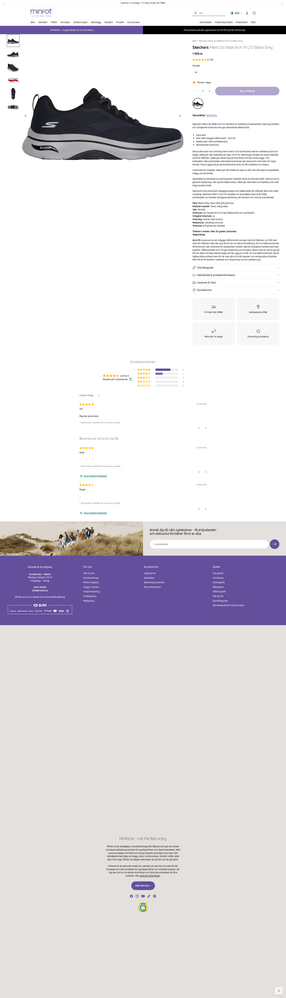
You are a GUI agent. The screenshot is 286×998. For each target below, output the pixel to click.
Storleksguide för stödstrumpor (229, 605)
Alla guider (218, 573)
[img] (86, 404)
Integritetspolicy (91, 591)
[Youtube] (143, 896)
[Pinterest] (155, 896)
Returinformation (152, 586)
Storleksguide (205, 267)
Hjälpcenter (150, 573)
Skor (194, 40)
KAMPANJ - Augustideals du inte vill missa (71, 30)
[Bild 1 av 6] (13, 41)
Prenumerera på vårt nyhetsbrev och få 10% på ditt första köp (214, 30)
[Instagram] (137, 896)
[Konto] (247, 13)
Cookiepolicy (89, 596)
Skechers (211, 115)
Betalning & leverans (154, 582)
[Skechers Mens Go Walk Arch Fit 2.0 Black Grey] (197, 103)
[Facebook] (131, 896)
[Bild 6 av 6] (13, 107)
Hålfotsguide (219, 591)
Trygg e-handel (91, 586)
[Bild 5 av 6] (13, 94)
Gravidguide (219, 582)
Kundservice (204, 290)
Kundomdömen (91, 577)
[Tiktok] (149, 896)
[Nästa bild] (181, 116)
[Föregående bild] (24, 116)
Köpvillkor (149, 577)
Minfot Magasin (91, 582)
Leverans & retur (206, 282)
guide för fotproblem (149, 875)
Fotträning (218, 577)
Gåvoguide (218, 586)
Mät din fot (218, 596)
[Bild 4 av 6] (13, 80)
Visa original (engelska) (95, 476)
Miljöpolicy (89, 600)
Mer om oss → (143, 885)
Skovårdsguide (220, 600)
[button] (199, 59)
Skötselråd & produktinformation (216, 275)
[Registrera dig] (274, 544)
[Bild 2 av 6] (13, 54)
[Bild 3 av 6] (13, 67)
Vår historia (89, 573)
